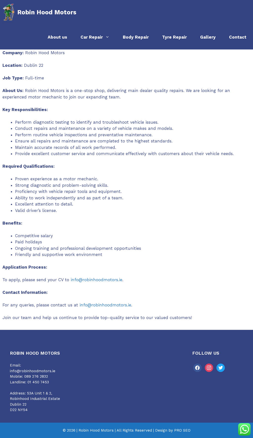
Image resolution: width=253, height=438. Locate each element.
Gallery (208, 37)
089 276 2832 (36, 376)
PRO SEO (182, 430)
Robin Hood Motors (46, 12)
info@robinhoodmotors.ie (96, 279)
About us (57, 37)
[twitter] (220, 367)
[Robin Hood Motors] (8, 12)
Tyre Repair (174, 37)
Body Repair (136, 37)
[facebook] (197, 367)
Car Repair (92, 37)
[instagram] (209, 367)
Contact (237, 37)
